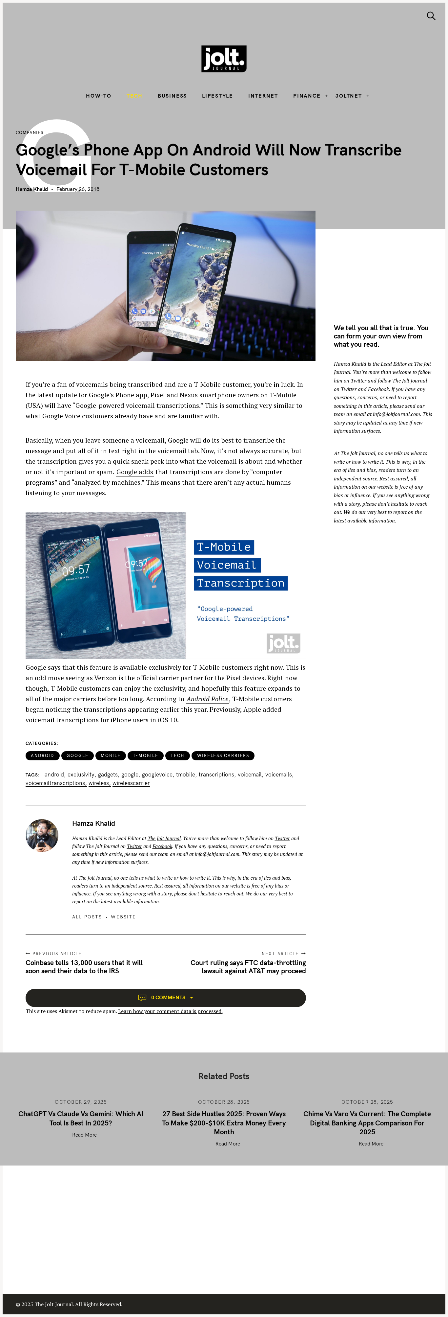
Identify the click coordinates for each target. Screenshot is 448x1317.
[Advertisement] (389, 257)
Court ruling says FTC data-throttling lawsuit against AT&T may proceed (248, 966)
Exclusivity (81, 774)
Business (172, 95)
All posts (87, 917)
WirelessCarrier (131, 783)
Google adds (134, 471)
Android (42, 755)
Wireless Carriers (223, 755)
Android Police (207, 698)
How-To (99, 95)
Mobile (111, 755)
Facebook (162, 846)
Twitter (282, 838)
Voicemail (250, 774)
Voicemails (278, 774)
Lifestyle (217, 95)
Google (78, 755)
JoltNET (349, 95)
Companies (29, 132)
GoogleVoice (157, 774)
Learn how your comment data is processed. (170, 1011)
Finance (306, 95)
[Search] (431, 16)
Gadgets (108, 774)
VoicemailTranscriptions (55, 783)
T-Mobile (145, 755)
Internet (263, 95)
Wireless (99, 783)
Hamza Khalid (32, 189)
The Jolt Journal (164, 838)
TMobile (185, 774)
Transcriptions (216, 774)
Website (123, 917)
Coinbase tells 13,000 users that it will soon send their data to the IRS (84, 966)
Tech (135, 95)
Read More (84, 1135)
